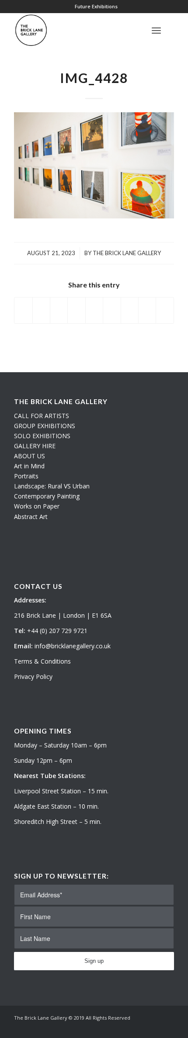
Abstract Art (31, 516)
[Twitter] (141, 1027)
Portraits (26, 476)
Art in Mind (29, 466)
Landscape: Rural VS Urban (52, 486)
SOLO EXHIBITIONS (42, 436)
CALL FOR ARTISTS (41, 416)
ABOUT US (29, 456)
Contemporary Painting (47, 496)
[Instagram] (154, 1027)
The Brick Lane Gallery (127, 252)
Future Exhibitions (96, 6)
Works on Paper (36, 506)
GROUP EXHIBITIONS (44, 426)
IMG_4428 (94, 78)
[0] (171, 30)
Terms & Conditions (42, 661)
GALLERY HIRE (35, 446)
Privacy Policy (33, 676)
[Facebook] (167, 1027)
